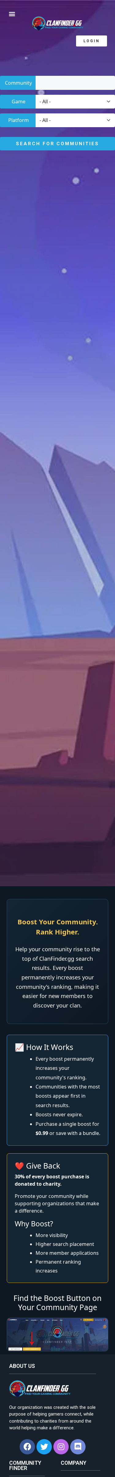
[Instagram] (61, 1446)
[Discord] (78, 1446)
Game (18, 101)
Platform (18, 120)
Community (18, 82)
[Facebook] (27, 1446)
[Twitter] (44, 1446)
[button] (91, 40)
